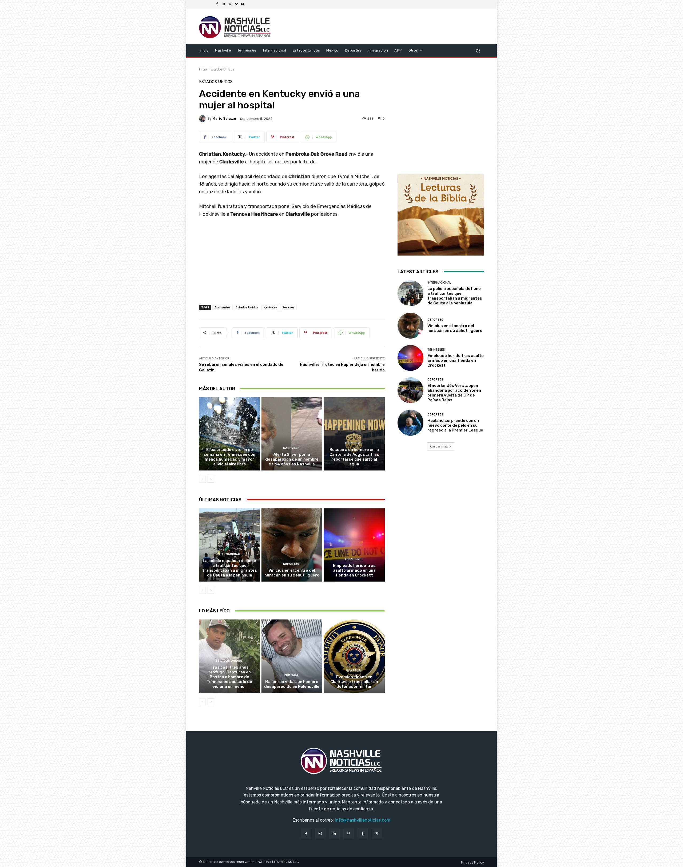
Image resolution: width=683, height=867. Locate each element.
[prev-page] (202, 479)
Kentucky (270, 307)
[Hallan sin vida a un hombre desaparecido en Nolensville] (292, 656)
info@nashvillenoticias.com (362, 820)
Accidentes (223, 307)
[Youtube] (242, 4)
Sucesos (288, 307)
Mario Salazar (224, 118)
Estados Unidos (222, 69)
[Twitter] (230, 4)
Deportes (291, 563)
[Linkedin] (334, 834)
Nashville (291, 447)
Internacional (229, 554)
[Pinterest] (348, 834)
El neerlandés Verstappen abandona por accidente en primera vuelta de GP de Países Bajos (454, 392)
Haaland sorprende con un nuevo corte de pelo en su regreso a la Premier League (455, 425)
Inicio (203, 69)
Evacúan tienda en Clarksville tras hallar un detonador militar (354, 681)
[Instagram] (223, 4)
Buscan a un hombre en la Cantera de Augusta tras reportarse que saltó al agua (354, 456)
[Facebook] (217, 4)
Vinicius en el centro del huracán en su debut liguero (291, 573)
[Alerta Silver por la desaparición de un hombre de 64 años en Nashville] (292, 433)
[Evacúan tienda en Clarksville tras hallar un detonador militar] (354, 656)
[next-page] (211, 479)
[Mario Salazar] (203, 118)
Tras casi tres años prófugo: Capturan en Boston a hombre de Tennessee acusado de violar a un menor (229, 677)
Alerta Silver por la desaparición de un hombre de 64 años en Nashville (292, 459)
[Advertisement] (292, 266)
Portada (229, 443)
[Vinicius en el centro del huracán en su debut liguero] (292, 545)
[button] (477, 50)
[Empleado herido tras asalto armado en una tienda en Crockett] (354, 545)
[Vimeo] (236, 4)
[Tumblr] (363, 834)
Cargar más (439, 446)
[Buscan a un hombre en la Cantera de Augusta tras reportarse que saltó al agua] (354, 433)
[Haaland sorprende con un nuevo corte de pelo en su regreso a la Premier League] (410, 423)
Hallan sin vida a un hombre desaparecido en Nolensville (291, 684)
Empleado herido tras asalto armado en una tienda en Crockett (354, 570)
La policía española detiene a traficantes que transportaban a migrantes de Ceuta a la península (229, 568)
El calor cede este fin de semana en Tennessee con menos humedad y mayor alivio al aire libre (229, 456)
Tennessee (353, 443)
